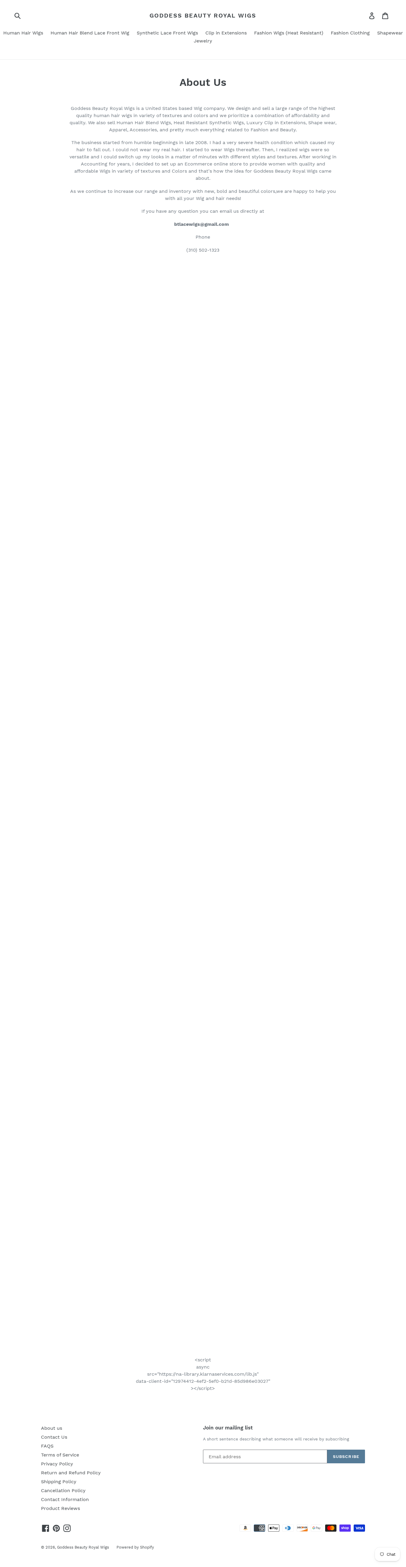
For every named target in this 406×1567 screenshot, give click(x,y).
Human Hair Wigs (23, 33)
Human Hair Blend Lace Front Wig (90, 33)
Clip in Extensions (226, 33)
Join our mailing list (228, 1428)
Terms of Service (60, 1455)
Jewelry (203, 41)
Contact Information (65, 1499)
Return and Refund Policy (71, 1472)
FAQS (47, 1446)
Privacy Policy (57, 1464)
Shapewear (390, 33)
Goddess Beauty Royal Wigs (203, 15)
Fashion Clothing (350, 33)
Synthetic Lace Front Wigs (167, 33)
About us (51, 1428)
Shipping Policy (58, 1481)
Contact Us (54, 1437)
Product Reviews (60, 1508)
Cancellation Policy (63, 1490)
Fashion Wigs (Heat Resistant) (288, 33)
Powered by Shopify (135, 1547)
